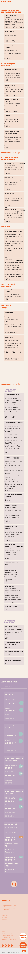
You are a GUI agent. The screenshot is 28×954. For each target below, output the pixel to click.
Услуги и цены (12, 6)
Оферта (3, 931)
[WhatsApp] (3, 946)
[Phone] (9, 946)
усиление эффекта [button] (9, 152)
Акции (3, 921)
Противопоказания (6, 937)
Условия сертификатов (7, 933)
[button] (19, 153)
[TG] (6, 946)
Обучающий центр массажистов (9, 939)
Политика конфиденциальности (8, 935)
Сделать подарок (23, 936)
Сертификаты (4, 919)
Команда (3, 923)
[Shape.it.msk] (12, 946)
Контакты (4, 925)
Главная (3, 6)
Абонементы (4, 917)
